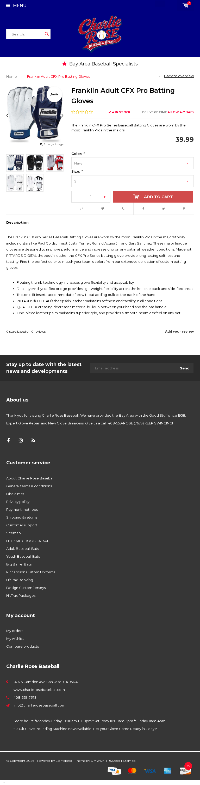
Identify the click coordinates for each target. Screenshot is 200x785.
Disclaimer (15, 494)
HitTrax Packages (20, 595)
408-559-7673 (25, 697)
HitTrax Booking (19, 580)
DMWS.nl (98, 761)
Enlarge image (54, 144)
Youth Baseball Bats (23, 556)
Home (11, 76)
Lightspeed (64, 761)
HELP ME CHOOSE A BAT (27, 541)
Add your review (179, 331)
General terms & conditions (29, 486)
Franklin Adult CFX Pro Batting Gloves (58, 76)
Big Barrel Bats (19, 564)
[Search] (47, 34)
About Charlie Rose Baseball (30, 478)
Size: (76, 171)
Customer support (21, 525)
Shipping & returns (21, 517)
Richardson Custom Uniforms (30, 572)
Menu (19, 5)
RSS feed (114, 761)
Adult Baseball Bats (22, 548)
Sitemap (13, 533)
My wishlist (15, 638)
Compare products (22, 646)
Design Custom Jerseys (26, 588)
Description (17, 222)
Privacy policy (17, 502)
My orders (14, 631)
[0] (186, 5)
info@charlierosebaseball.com (39, 705)
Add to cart (158, 196)
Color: (77, 153)
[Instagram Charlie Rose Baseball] (21, 441)
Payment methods (22, 509)
